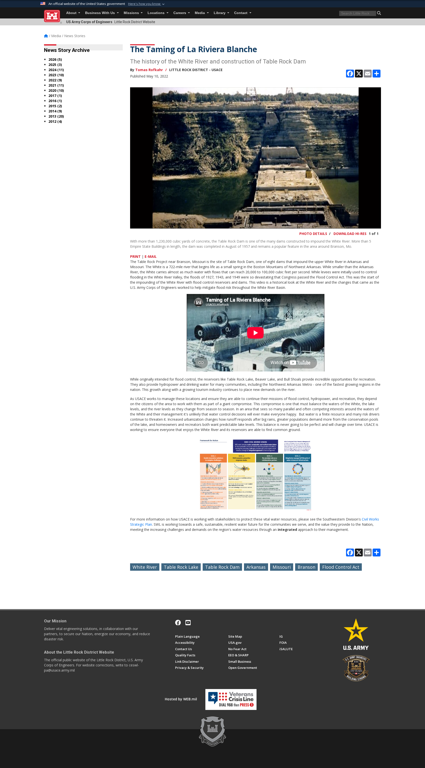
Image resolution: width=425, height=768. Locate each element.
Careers (180, 13)
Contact (241, 13)
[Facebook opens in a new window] (178, 622)
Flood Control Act (340, 567)
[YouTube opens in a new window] (188, 622)
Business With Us (100, 13)
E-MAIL (151, 256)
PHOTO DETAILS (313, 233)
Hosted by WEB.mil (181, 699)
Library (220, 13)
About (71, 13)
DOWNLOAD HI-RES (350, 233)
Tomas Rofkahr (149, 69)
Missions (132, 13)
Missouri (282, 567)
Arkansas (256, 567)
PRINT (135, 256)
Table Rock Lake (181, 567)
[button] (147, 3)
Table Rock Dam (222, 567)
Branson (306, 567)
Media (200, 13)
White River (145, 567)
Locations (157, 13)
